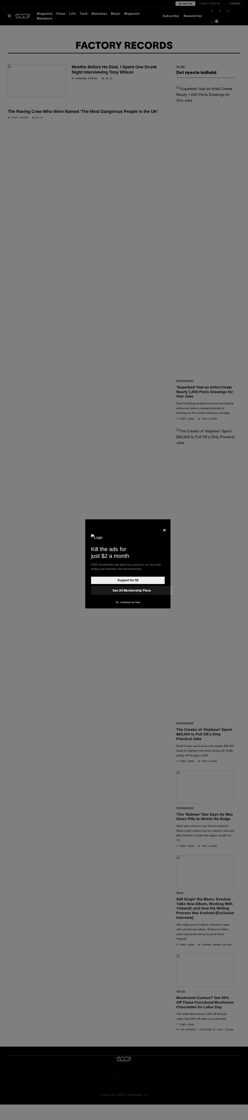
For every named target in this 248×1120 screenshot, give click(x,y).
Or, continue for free (128, 602)
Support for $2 (128, 580)
